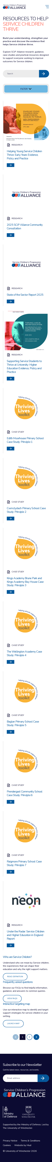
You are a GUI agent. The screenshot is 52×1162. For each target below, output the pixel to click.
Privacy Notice (10, 1140)
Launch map (13, 1023)
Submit (43, 1078)
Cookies (7, 1145)
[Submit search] (44, 73)
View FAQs (12, 998)
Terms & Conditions (30, 1140)
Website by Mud (22, 1145)
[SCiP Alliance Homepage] (14, 6)
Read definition (15, 976)
